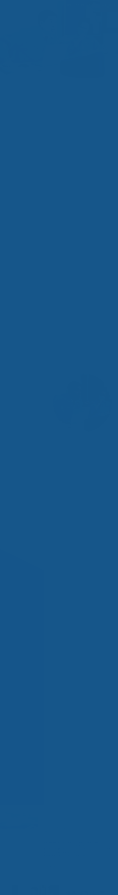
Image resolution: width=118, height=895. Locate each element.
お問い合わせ (109, 6)
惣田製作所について (54, 867)
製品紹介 (52, 6)
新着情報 (93, 6)
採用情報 (80, 6)
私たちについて (35, 6)
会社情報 (66, 6)
